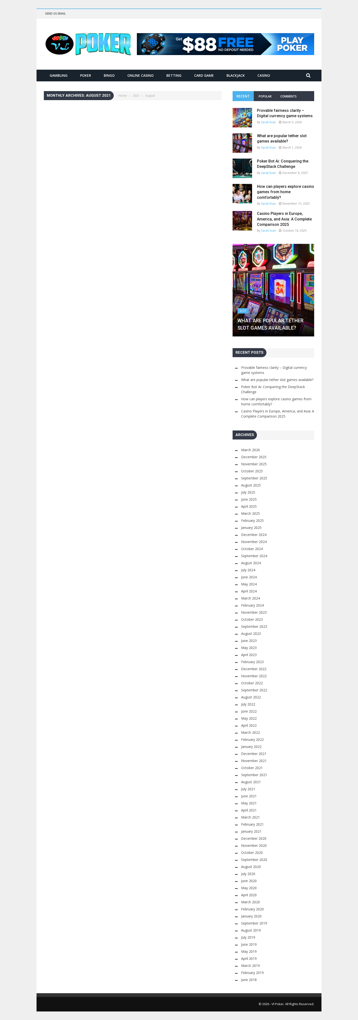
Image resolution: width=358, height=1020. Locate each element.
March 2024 (250, 598)
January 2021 (251, 831)
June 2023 (249, 640)
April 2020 (249, 895)
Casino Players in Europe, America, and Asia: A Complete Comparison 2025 (284, 219)
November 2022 (254, 676)
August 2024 (251, 563)
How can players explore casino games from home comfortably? (285, 192)
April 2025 (249, 506)
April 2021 (249, 810)
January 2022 (251, 746)
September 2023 (254, 626)
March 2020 (250, 902)
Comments (288, 96)
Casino (263, 75)
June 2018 (249, 979)
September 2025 (254, 478)
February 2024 (252, 605)
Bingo (109, 75)
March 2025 (250, 513)
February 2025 (252, 520)
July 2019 (248, 937)
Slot (242, 311)
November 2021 (254, 760)
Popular (265, 96)
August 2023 (251, 633)
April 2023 (249, 654)
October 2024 (252, 548)
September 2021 (254, 774)
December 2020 (253, 838)
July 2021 (248, 789)
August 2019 (251, 930)
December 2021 (253, 753)
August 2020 (251, 866)
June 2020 (249, 880)
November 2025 (254, 464)
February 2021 (252, 824)
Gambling (58, 75)
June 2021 (249, 796)
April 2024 (249, 591)
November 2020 (254, 845)
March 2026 (250, 450)
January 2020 (251, 916)
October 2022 (252, 683)
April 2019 (249, 958)
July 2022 (248, 704)
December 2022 (253, 669)
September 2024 (254, 555)
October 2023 (252, 619)
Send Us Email (55, 13)
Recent (243, 96)
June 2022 (249, 711)
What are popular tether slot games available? (277, 379)
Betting (173, 75)
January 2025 (251, 527)
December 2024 (253, 534)
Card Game (204, 75)
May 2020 (249, 888)
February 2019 (252, 972)
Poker (85, 75)
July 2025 (248, 492)
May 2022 (249, 718)
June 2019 (249, 944)
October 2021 (252, 767)
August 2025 (251, 485)
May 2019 (249, 951)
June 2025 (249, 499)
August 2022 (251, 697)
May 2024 (249, 584)
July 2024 (248, 570)
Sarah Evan (268, 122)
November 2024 (254, 541)
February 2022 (252, 739)
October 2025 (252, 471)
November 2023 (254, 612)
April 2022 (249, 725)
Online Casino (140, 75)
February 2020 (252, 909)
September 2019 (254, 923)
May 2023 (249, 647)
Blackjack (235, 75)
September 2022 (254, 690)
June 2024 (249, 577)
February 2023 (252, 661)
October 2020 (252, 852)
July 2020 (248, 873)
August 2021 (251, 782)
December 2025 (253, 457)
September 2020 (254, 859)
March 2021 (250, 817)
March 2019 (250, 965)
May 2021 (249, 803)
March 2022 (250, 732)
